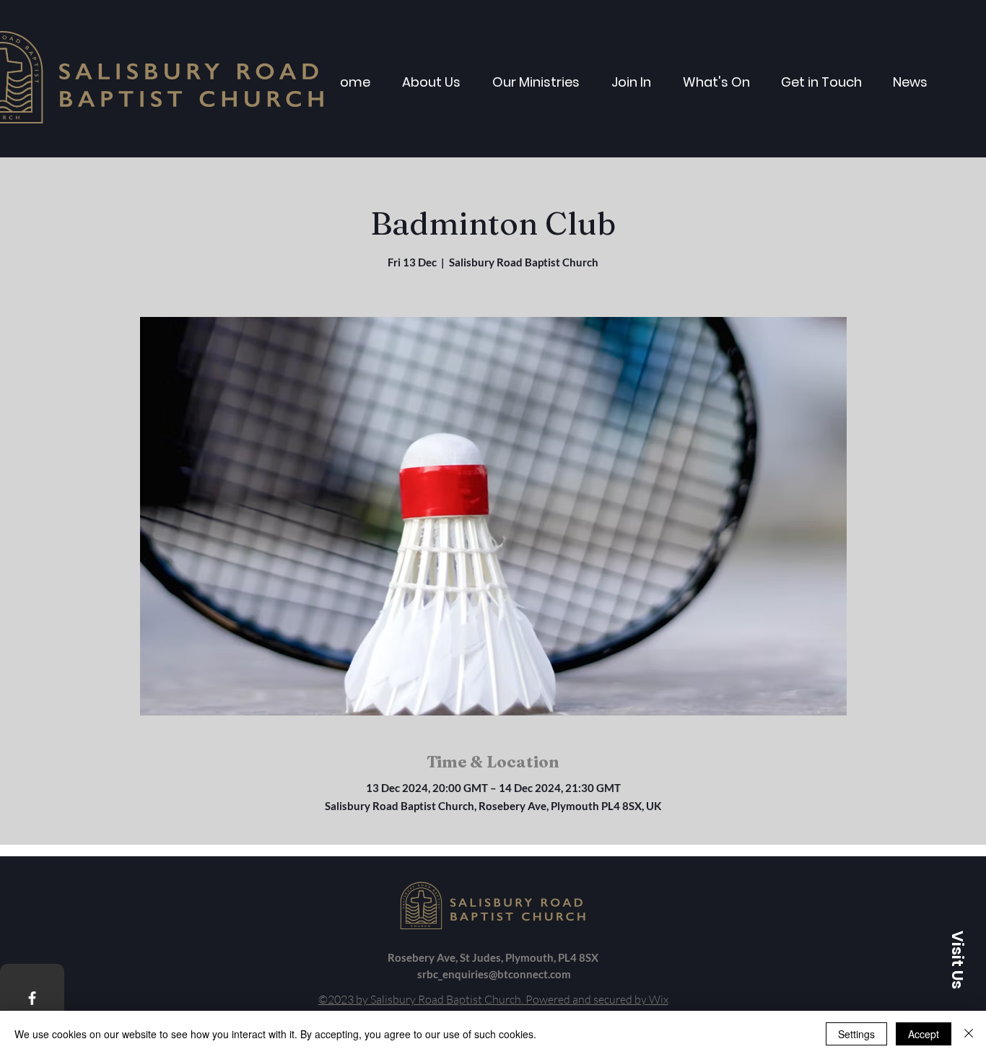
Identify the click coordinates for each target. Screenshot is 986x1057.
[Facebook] (32, 998)
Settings (856, 1034)
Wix (658, 999)
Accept (923, 1034)
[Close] (968, 1033)
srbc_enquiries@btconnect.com (494, 973)
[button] (957, 959)
